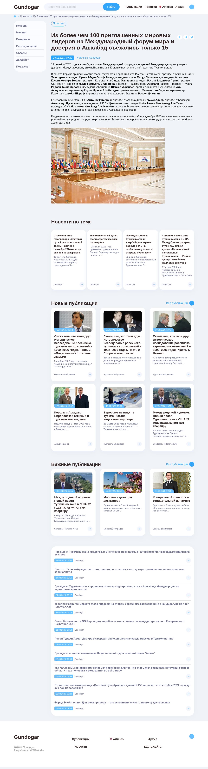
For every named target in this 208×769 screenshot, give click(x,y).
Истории (21, 25)
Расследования (26, 46)
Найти (111, 6)
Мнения (21, 32)
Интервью (23, 39)
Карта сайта (152, 746)
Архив (179, 6)
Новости (150, 6)
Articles (167, 6)
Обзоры (21, 53)
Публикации (133, 6)
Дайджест (22, 59)
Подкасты (22, 66)
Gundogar (26, 7)
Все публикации (177, 303)
